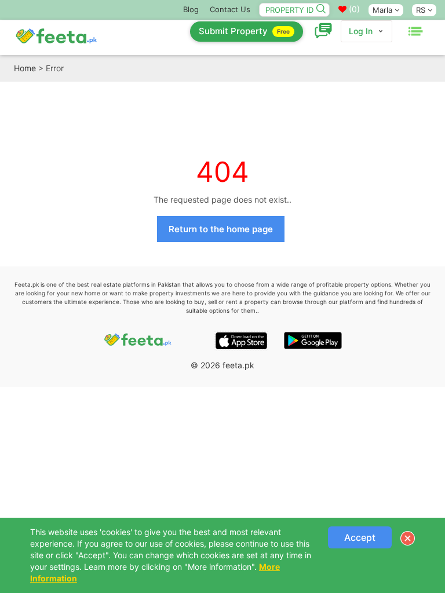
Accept (359, 537)
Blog (191, 9)
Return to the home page (221, 229)
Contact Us (230, 9)
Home (25, 68)
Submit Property (244, 30)
